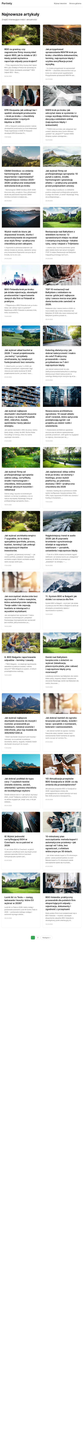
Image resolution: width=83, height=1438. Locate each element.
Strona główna (75, 3)
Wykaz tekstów (60, 3)
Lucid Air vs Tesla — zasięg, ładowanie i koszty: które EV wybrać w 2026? (19, 900)
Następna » (46, 937)
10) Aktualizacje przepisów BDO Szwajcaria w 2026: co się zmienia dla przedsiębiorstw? (61, 781)
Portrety (7, 3)
